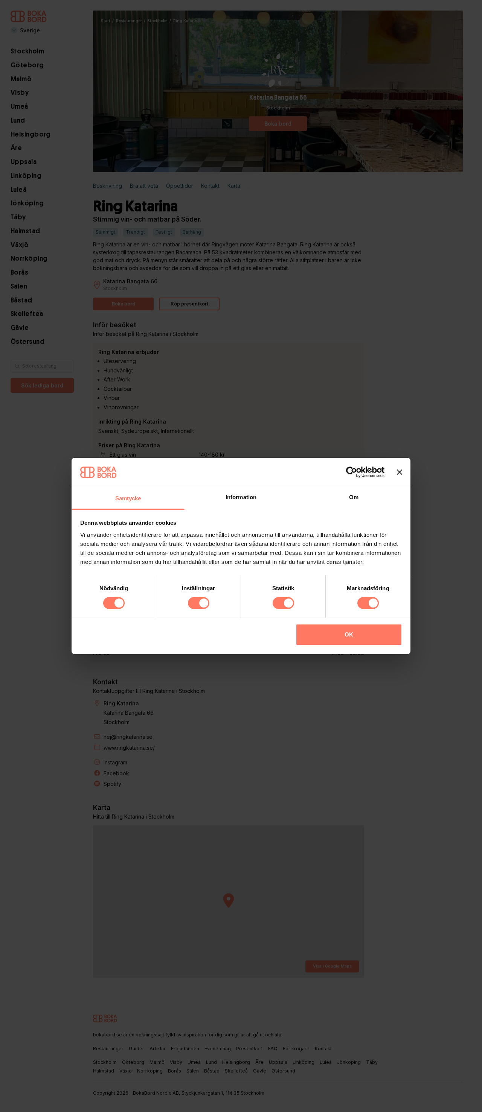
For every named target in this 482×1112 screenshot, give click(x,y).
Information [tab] (241, 497)
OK (349, 634)
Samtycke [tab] (128, 498)
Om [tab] (353, 497)
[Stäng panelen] (399, 472)
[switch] (198, 603)
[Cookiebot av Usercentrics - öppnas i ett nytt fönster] (351, 472)
